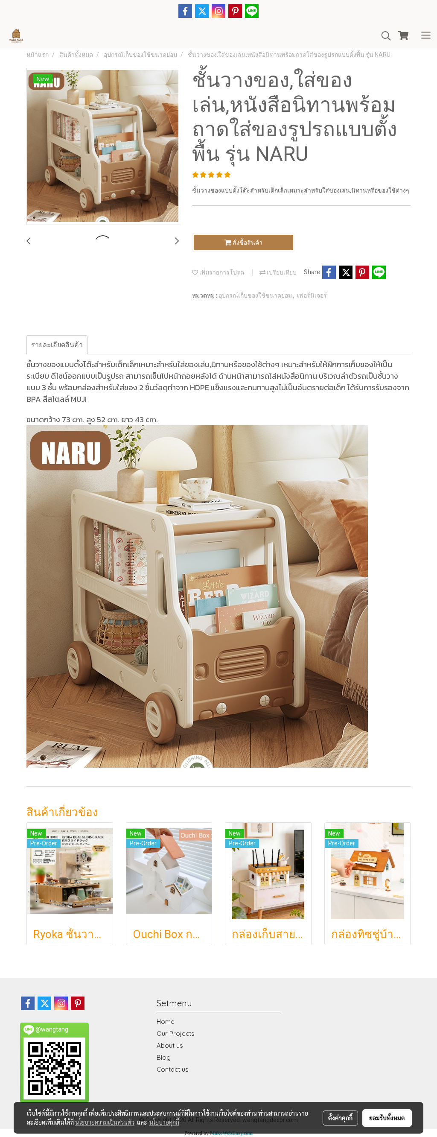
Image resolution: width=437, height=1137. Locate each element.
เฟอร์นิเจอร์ (312, 295)
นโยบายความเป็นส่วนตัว (104, 1122)
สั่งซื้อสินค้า (246, 242)
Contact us (173, 1069)
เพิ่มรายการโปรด (221, 272)
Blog (164, 1057)
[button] (383, 36)
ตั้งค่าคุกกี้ (340, 1118)
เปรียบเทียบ (281, 272)
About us (170, 1045)
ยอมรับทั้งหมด (387, 1118)
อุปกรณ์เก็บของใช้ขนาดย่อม (255, 295)
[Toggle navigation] (426, 35)
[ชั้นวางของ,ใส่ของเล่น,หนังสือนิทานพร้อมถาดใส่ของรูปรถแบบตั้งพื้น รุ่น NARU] (103, 146)
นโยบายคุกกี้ (164, 1122)
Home (166, 1021)
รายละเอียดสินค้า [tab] (57, 345)
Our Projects (176, 1033)
